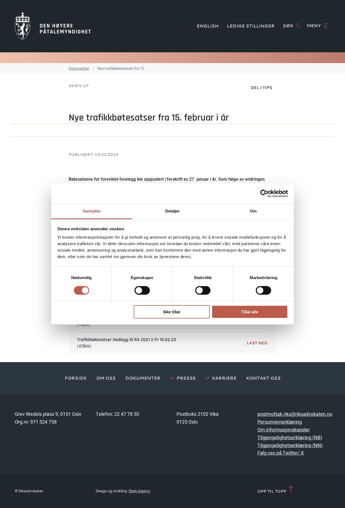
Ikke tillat (171, 312)
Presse (186, 378)
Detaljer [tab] (172, 211)
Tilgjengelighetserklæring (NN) (290, 445)
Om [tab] (253, 211)
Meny (314, 25)
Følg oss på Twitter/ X (280, 453)
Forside (76, 378)
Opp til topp (272, 491)
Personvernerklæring (279, 422)
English (208, 26)
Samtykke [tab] (91, 211)
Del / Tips (261, 87)
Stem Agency (139, 491)
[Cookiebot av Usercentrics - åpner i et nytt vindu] (264, 193)
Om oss (106, 378)
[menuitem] (261, 87)
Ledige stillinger (251, 26)
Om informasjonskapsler (283, 430)
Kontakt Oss (263, 378)
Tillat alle (249, 312)
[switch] (142, 290)
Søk (288, 25)
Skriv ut (79, 85)
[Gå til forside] (53, 26)
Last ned (257, 342)
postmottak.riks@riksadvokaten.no (294, 414)
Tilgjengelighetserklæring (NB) (289, 437)
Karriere (224, 378)
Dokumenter (79, 68)
